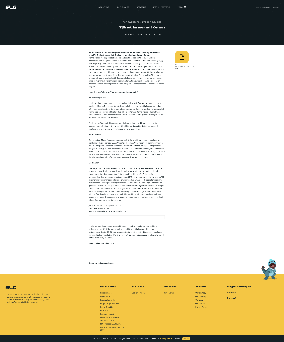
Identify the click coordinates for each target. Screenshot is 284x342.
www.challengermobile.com (101, 243)
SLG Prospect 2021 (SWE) (110, 324)
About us (103, 7)
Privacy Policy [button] (166, 338)
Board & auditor (107, 307)
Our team (199, 300)
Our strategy (200, 293)
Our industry (200, 296)
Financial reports (107, 296)
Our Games (122, 7)
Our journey (200, 303)
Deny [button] (177, 338)
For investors (161, 7)
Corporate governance (109, 303)
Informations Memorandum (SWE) (112, 328)
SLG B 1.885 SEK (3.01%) (267, 7)
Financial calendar (107, 300)
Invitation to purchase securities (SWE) (109, 319)
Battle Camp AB (138, 293)
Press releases (106, 293)
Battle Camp (169, 293)
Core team (104, 310)
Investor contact (107, 314)
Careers (141, 7)
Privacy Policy (201, 307)
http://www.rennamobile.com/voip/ (122, 92)
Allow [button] (186, 338)
